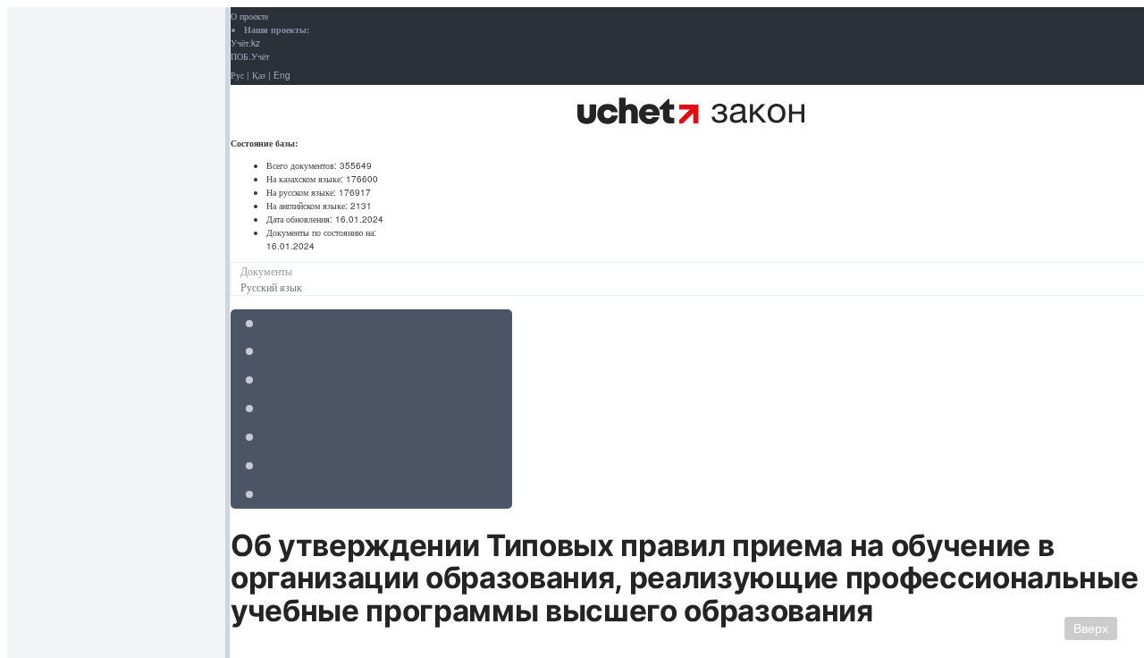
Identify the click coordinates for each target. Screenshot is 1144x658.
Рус (237, 75)
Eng (281, 75)
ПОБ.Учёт (250, 56)
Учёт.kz (245, 43)
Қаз (258, 75)
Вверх (1090, 628)
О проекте (249, 16)
